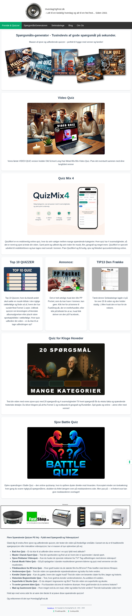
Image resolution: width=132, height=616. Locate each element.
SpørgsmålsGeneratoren (35, 25)
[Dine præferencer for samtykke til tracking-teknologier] (129, 462)
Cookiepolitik (74, 611)
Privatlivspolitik (60, 611)
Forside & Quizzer (11, 25)
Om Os (80, 25)
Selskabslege (57, 25)
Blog (70, 25)
